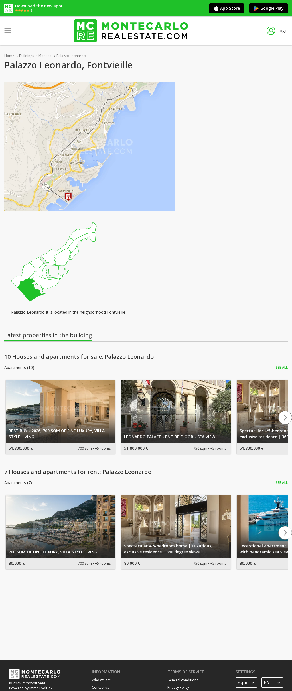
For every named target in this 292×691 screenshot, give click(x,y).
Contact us (100, 687)
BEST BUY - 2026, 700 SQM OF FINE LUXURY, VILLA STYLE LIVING (57, 433)
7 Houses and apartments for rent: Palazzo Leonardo (77, 472)
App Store (230, 8)
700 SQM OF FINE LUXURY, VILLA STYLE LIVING (53, 552)
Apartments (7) (18, 482)
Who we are (101, 680)
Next (285, 418)
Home (9, 55)
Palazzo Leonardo (71, 55)
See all (282, 367)
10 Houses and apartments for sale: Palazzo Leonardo (79, 356)
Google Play (272, 8)
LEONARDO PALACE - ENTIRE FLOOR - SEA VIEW (169, 436)
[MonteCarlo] (131, 30)
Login (282, 30)
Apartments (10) (19, 367)
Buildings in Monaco (35, 55)
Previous (7, 418)
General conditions (182, 680)
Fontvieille (116, 312)
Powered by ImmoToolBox (30, 688)
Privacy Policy (178, 687)
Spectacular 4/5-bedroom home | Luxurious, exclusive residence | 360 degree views (168, 549)
